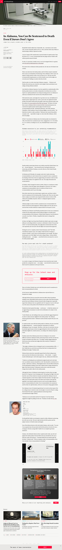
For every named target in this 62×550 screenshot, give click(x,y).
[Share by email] (7, 58)
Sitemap (34, 543)
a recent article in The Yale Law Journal (38, 103)
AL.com (10, 67)
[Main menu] (1, 1)
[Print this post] (10, 58)
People (27, 543)
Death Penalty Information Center (30, 257)
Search (49, 1)
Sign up (48, 278)
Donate (60, 1)
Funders (38, 543)
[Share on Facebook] (4, 58)
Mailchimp (31, 280)
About (52, 1)
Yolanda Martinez (6, 50)
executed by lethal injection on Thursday (33, 63)
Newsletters (55, 1)
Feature (4, 33)
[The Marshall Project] (8, 1)
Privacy (30, 543)
